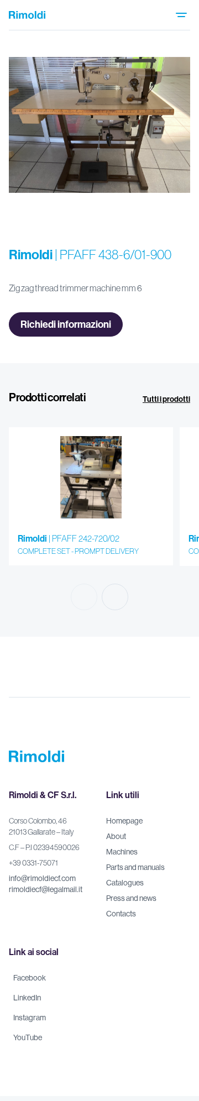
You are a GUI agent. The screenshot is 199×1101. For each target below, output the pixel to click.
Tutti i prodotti (166, 399)
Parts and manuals (135, 867)
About (116, 836)
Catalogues (125, 882)
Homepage (124, 820)
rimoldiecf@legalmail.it (45, 889)
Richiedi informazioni (65, 324)
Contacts (121, 913)
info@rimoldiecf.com (42, 878)
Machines (122, 851)
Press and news (131, 898)
